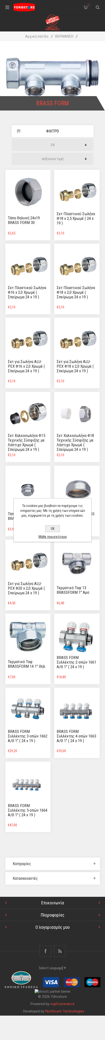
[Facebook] (45, 951)
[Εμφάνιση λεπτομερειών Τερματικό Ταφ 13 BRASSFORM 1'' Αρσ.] (77, 562)
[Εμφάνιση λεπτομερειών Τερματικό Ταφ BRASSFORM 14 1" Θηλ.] (28, 636)
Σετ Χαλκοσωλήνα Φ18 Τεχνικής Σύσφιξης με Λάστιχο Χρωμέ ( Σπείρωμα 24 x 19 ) (75, 442)
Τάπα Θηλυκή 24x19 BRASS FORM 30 (24, 220)
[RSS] (59, 951)
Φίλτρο (52, 131)
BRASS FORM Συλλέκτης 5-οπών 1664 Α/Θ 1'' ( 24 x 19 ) (27, 810)
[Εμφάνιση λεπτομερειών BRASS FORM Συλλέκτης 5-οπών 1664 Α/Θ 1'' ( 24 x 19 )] (28, 784)
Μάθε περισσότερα (53, 537)
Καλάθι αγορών (88, 5)
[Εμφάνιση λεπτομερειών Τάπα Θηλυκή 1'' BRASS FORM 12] (77, 488)
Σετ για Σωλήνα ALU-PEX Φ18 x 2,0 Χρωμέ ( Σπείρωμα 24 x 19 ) (75, 366)
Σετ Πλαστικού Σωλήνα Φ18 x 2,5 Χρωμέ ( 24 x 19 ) (76, 218)
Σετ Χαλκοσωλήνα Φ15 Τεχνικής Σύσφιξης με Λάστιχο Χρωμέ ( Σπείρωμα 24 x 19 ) (26, 442)
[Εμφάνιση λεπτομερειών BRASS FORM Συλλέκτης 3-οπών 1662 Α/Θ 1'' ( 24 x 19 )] (28, 710)
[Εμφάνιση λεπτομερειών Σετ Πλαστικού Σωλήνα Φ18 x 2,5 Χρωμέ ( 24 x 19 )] (77, 192)
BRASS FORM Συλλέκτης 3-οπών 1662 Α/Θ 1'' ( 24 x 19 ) (27, 736)
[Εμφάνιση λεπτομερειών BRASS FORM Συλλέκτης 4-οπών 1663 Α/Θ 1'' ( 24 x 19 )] (77, 710)
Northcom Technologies (64, 1011)
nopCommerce (62, 1004)
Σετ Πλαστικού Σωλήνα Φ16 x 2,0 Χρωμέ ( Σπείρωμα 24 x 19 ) (27, 292)
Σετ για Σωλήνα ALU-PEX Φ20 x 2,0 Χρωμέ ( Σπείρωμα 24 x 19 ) (26, 588)
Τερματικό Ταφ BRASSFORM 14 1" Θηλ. (27, 664)
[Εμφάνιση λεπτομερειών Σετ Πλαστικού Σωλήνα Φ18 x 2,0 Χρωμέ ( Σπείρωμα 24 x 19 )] (77, 266)
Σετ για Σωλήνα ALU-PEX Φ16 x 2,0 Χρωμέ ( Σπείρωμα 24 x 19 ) (26, 366)
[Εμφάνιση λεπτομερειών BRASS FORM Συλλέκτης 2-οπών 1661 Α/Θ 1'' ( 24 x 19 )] (77, 636)
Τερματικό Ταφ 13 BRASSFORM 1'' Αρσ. (74, 590)
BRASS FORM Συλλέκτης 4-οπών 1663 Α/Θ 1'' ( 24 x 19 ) (76, 736)
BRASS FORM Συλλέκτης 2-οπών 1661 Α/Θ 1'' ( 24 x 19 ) (76, 662)
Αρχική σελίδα (36, 36)
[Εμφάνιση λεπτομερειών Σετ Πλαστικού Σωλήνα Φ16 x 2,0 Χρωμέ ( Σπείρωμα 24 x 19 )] (28, 266)
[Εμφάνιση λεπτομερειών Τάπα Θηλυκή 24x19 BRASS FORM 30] (28, 192)
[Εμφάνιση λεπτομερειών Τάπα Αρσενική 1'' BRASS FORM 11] (28, 488)
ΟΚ (52, 529)
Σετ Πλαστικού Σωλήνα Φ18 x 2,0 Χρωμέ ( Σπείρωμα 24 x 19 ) (76, 292)
